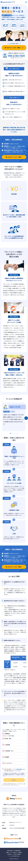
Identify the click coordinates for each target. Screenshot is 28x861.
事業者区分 (6, 733)
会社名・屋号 (7, 738)
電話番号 (6, 757)
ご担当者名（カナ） (8, 751)
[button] (10, 433)
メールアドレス (7, 763)
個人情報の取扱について (20, 769)
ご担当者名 (6, 744)
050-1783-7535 (16, 55)
